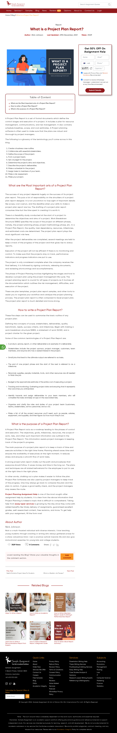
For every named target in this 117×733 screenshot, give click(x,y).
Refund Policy (54, 664)
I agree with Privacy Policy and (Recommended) (95, 74)
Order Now (37, 667)
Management (102, 667)
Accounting (101, 661)
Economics (101, 664)
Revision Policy (54, 667)
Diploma (67, 11)
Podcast (52, 689)
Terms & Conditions (56, 670)
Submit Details (95, 90)
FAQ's (35, 683)
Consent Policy (54, 672)
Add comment (67, 556)
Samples (28, 11)
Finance (100, 683)
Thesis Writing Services (77, 664)
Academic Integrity (40, 686)
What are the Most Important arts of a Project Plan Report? (33, 103)
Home (8, 11)
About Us (78, 11)
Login (99, 11)
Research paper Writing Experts (80, 678)
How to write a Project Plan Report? (24, 106)
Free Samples (38, 678)
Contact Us (89, 11)
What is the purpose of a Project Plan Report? (28, 109)
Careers (35, 675)
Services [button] (17, 11)
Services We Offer (39, 670)
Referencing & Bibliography (79, 680)
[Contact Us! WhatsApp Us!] (3, 347)
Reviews (55, 11)
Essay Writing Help (76, 670)
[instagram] (6, 683)
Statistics (100, 686)
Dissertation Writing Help (78, 661)
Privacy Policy (54, 661)
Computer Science (103, 678)
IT (97, 675)
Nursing (99, 670)
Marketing (100, 680)
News (44, 11)
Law (98, 672)
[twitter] (10, 683)
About (35, 664)
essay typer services (24, 504)
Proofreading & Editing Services (80, 667)
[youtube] (14, 683)
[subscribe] (27, 696)
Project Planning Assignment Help (21, 494)
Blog (37, 11)
